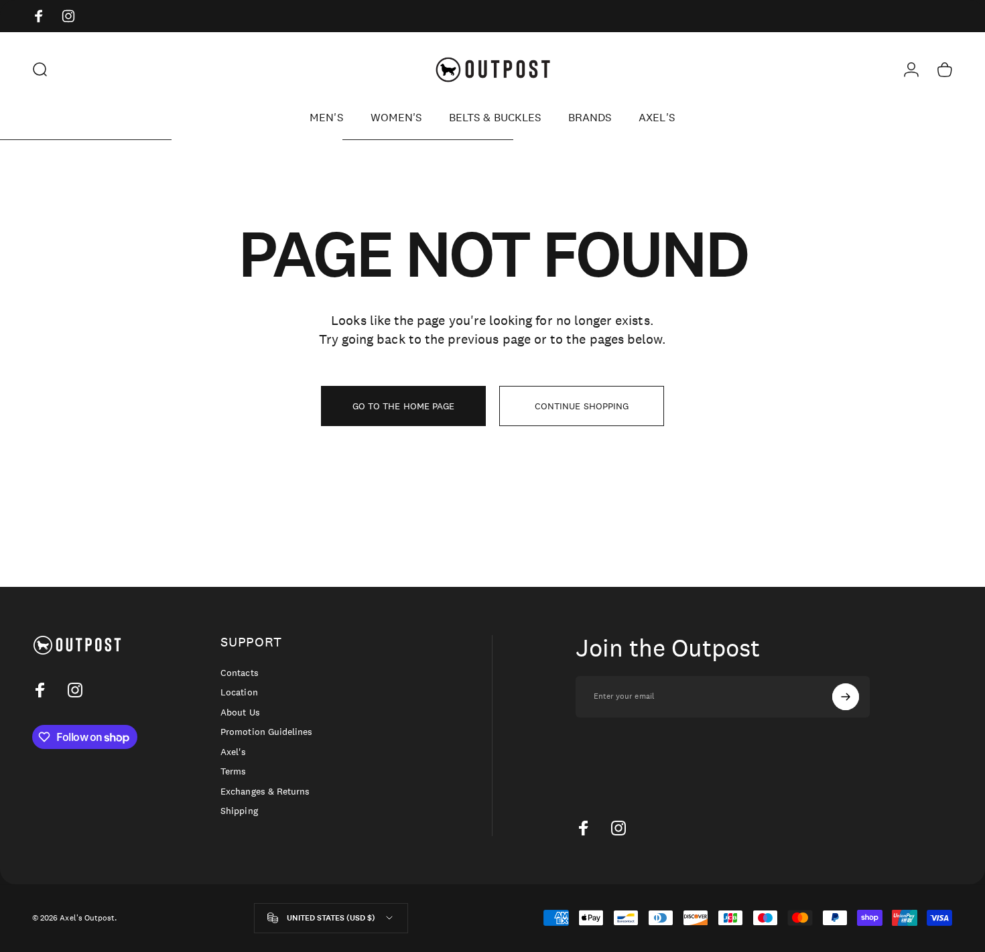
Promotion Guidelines (266, 732)
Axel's (233, 752)
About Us (239, 712)
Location (238, 692)
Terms (233, 771)
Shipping (238, 811)
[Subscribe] (845, 696)
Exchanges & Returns (265, 791)
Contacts (239, 673)
